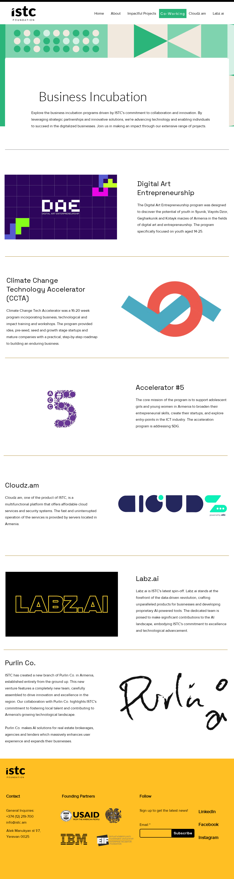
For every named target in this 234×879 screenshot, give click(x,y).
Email (144, 825)
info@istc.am (16, 822)
